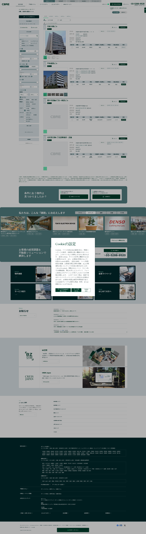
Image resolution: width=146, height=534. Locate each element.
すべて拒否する (76, 290)
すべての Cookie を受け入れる (63, 290)
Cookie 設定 (86, 290)
